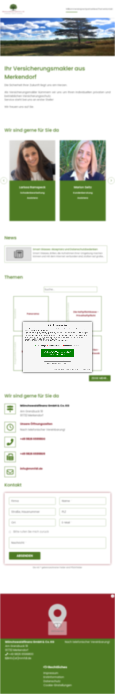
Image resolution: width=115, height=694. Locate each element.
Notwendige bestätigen (57, 360)
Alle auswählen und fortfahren (57, 353)
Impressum (86, 369)
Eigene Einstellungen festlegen (57, 363)
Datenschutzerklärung (73, 369)
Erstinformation (59, 369)
